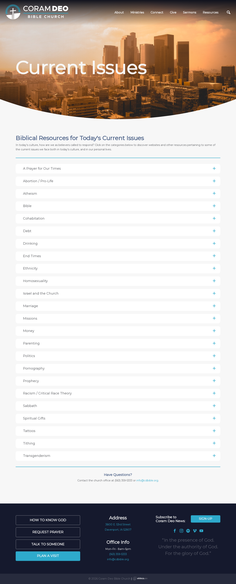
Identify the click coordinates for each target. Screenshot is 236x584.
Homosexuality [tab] (35, 281)
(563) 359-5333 (118, 554)
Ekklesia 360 (140, 578)
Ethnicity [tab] (30, 268)
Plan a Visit (48, 556)
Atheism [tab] (30, 194)
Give (173, 12)
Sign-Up (205, 518)
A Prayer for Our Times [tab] (42, 169)
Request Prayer (47, 532)
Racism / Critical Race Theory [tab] (47, 393)
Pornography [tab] (34, 368)
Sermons (189, 12)
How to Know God (48, 520)
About (119, 12)
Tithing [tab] (29, 443)
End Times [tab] (32, 256)
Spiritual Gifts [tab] (34, 418)
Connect (157, 12)
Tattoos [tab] (29, 431)
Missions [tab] (30, 319)
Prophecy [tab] (31, 381)
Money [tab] (28, 331)
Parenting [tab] (31, 343)
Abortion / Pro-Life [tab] (38, 181)
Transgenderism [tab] (36, 456)
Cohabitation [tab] (34, 218)
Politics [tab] (29, 356)
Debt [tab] (27, 231)
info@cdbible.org (147, 480)
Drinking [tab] (30, 244)
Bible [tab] (27, 206)
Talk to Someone (48, 544)
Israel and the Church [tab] (41, 293)
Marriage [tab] (30, 306)
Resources (210, 12)
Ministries (137, 12)
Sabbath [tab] (30, 406)
